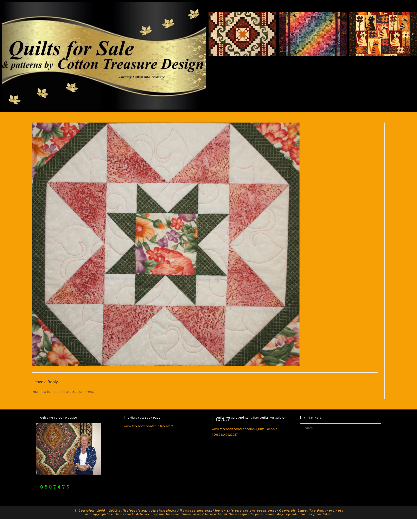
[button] (213, 34)
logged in (58, 392)
